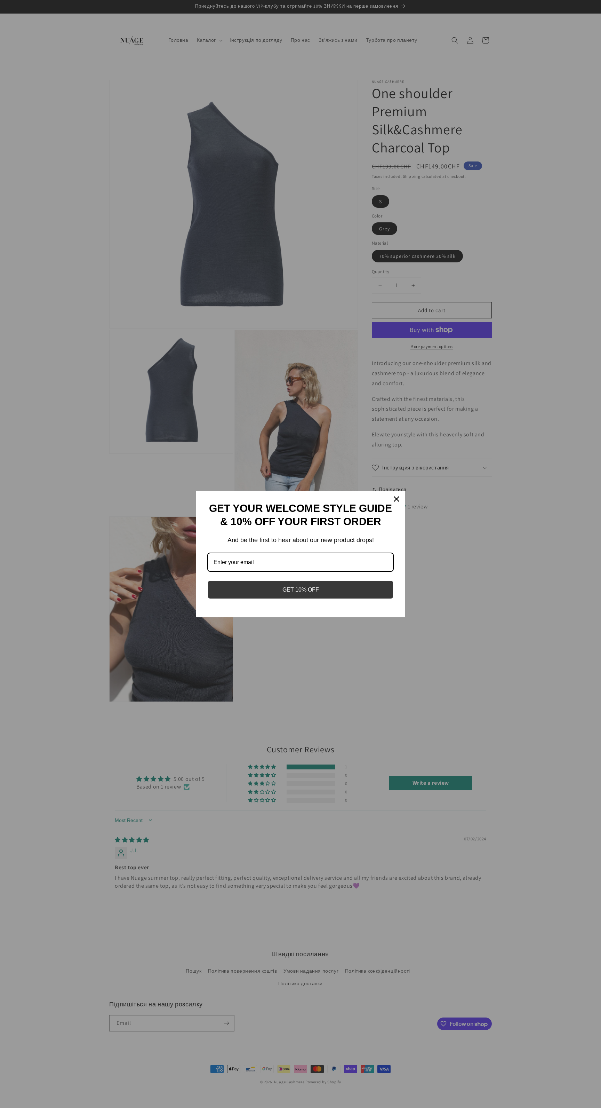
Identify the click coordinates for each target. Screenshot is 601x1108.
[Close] (396, 499)
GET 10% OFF (300, 590)
